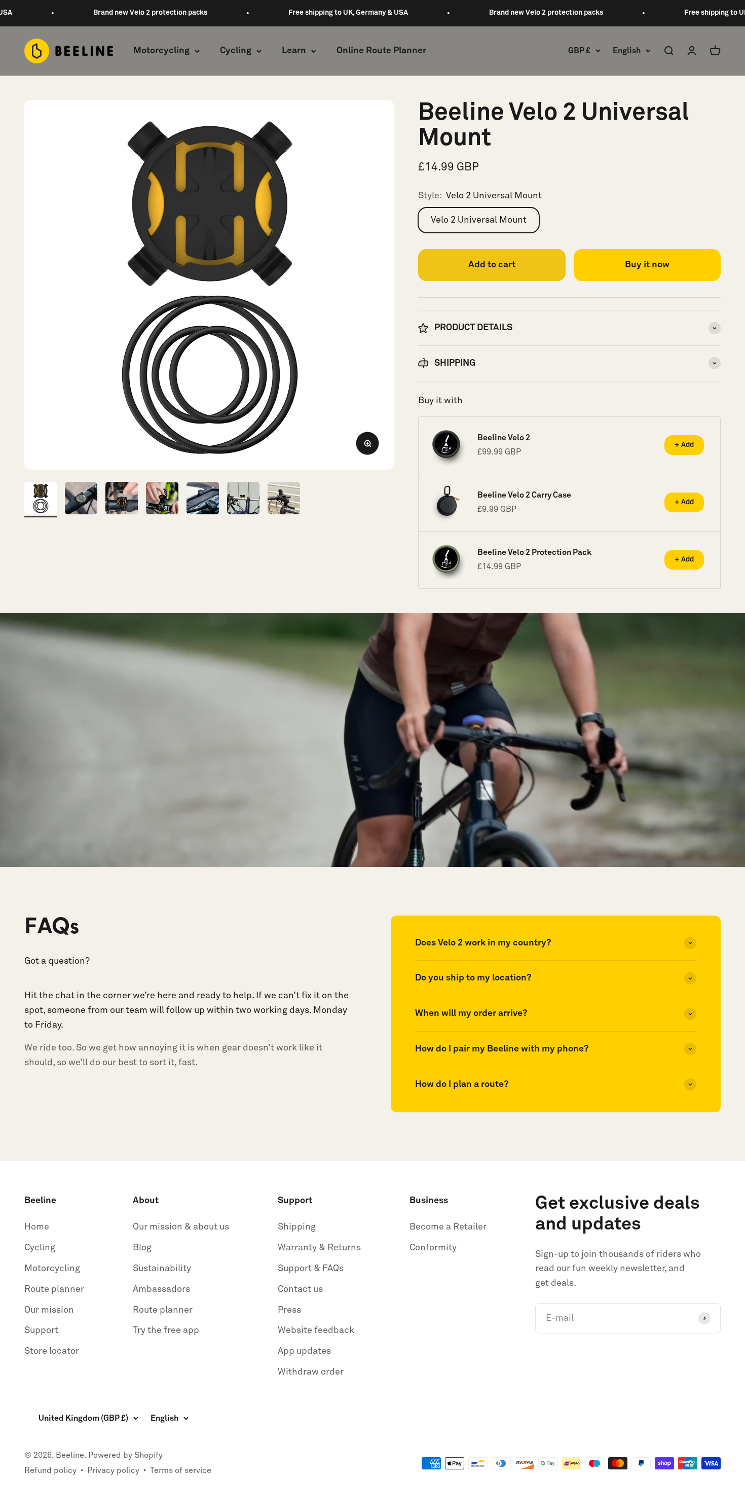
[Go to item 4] (162, 499)
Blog (142, 1247)
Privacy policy (113, 1470)
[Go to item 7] (284, 499)
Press (289, 1310)
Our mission (49, 1310)
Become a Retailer (448, 1227)
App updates (304, 1351)
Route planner (54, 1289)
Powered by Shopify (125, 1455)
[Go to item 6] (243, 499)
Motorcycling (161, 50)
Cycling (235, 50)
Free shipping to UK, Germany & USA (283, 12)
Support (41, 1330)
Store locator (51, 1351)
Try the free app (166, 1330)
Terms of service (180, 1470)
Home (36, 1227)
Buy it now (647, 264)
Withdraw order (311, 1372)
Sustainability (162, 1268)
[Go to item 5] (203, 499)
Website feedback (316, 1330)
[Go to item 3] (121, 499)
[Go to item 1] (40, 499)
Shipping (297, 1227)
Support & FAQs (311, 1268)
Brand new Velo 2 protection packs (85, 12)
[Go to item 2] (81, 499)
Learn (294, 50)
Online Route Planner (381, 50)
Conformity (433, 1247)
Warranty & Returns (319, 1247)
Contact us (300, 1289)
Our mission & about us (181, 1227)
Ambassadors (161, 1289)
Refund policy (50, 1470)
